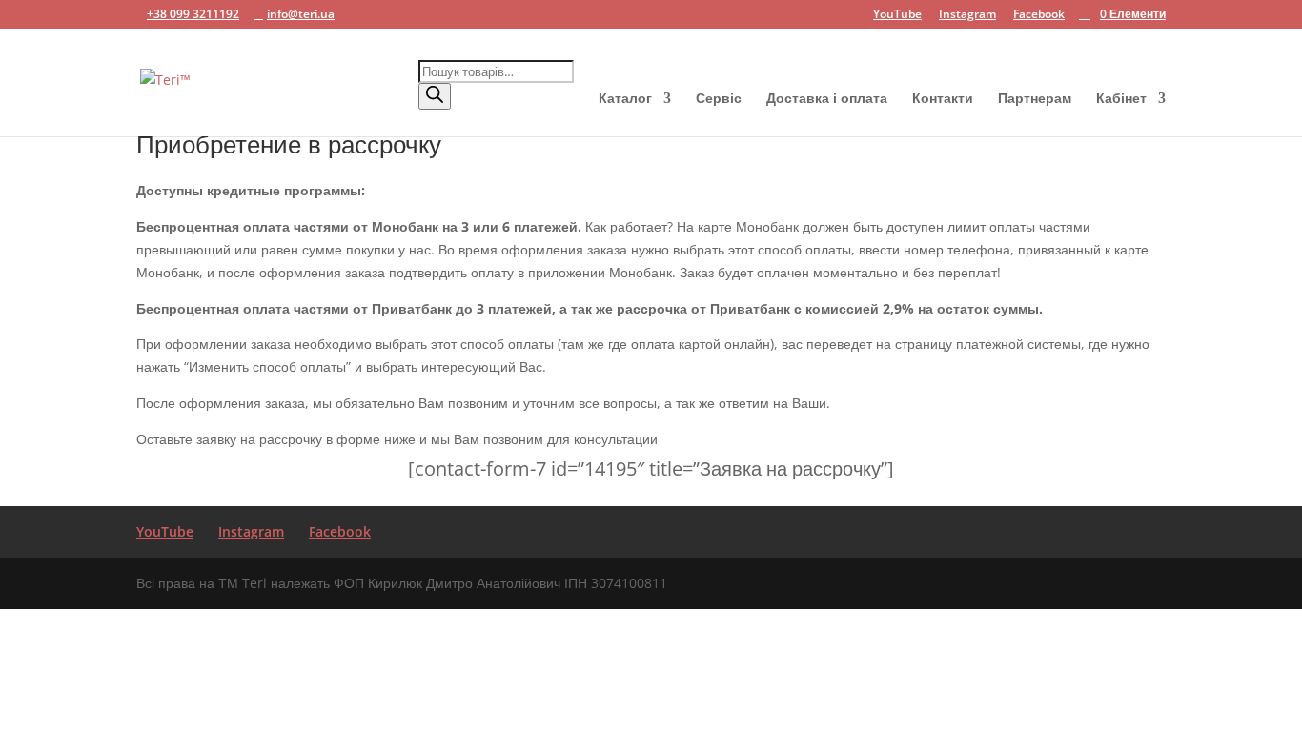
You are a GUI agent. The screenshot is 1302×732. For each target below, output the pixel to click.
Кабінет (1121, 99)
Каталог (625, 99)
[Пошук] (434, 96)
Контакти (942, 99)
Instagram (967, 15)
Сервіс (719, 99)
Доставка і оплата (826, 99)
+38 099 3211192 (193, 14)
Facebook (1039, 15)
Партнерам (1034, 99)
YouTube (897, 15)
